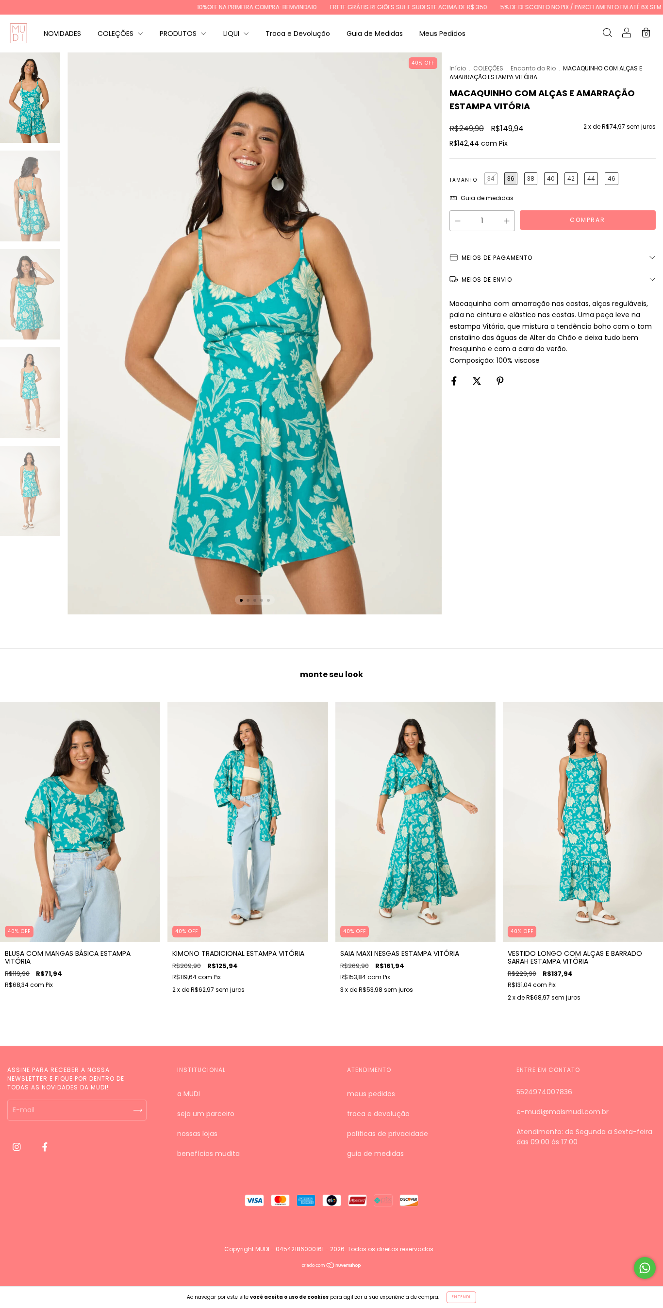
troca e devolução (378, 1114)
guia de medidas (375, 1153)
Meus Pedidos (442, 33)
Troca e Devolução (297, 33)
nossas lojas (197, 1133)
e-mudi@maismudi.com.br (562, 1112)
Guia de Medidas (375, 33)
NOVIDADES (62, 33)
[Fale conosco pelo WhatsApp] (645, 1268)
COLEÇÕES (116, 33)
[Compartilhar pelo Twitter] (477, 381)
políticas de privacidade (387, 1133)
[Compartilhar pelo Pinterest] (500, 381)
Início (457, 68)
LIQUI (232, 33)
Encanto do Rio (533, 68)
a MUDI (188, 1094)
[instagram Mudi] (17, 1147)
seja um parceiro (205, 1114)
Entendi (461, 1297)
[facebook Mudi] (44, 1147)
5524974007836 (544, 1092)
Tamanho (463, 180)
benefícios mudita (208, 1153)
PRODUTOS (179, 33)
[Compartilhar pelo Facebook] (455, 381)
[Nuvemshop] (331, 1266)
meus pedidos (371, 1094)
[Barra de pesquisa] (607, 34)
